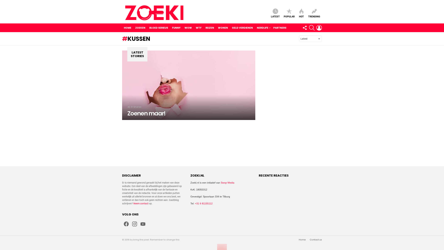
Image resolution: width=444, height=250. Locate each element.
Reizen (210, 28)
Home (127, 28)
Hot (301, 16)
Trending (314, 16)
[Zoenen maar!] (188, 85)
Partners (279, 28)
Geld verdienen (242, 28)
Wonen (223, 28)
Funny (176, 28)
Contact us (316, 239)
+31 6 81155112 (204, 203)
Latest (275, 16)
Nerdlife (262, 28)
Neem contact (140, 203)
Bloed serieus (158, 28)
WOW (188, 28)
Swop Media (227, 182)
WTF (199, 28)
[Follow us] (304, 27)
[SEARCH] (312, 27)
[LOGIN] (319, 27)
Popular (289, 16)
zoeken (140, 28)
